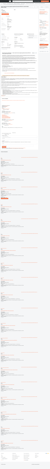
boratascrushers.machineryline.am (5, 108)
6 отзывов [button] (41, 20)
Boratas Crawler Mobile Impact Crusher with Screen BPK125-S (9, 340)
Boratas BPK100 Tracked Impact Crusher (6, 206)
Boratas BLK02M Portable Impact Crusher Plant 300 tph (8, 325)
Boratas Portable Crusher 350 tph (5, 235)
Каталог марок (14, 459)
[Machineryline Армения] (4, 1)
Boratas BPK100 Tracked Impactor (5, 428)
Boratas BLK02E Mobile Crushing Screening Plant (7, 310)
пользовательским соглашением (43, 46)
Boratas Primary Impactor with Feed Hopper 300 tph (7, 384)
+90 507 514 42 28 (10, 124)
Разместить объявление (4, 198)
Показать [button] (7, 120)
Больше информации (42, 26)
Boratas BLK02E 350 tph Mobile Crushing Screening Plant (8, 250)
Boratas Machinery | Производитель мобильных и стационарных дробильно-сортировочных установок (13, 100)
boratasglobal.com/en (4, 115)
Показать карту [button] (14, 132)
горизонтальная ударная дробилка (9, 21)
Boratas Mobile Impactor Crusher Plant (6, 221)
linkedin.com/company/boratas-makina (6, 117)
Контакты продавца (3, 457)
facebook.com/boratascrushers (5, 116)
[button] (33, 7)
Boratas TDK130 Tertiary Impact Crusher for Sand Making (8, 189)
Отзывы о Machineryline (15, 458)
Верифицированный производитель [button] (6, 105)
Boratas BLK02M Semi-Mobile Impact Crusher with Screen (8, 399)
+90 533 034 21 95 (10, 120)
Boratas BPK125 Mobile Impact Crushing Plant (7, 265)
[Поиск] (13, 1)
